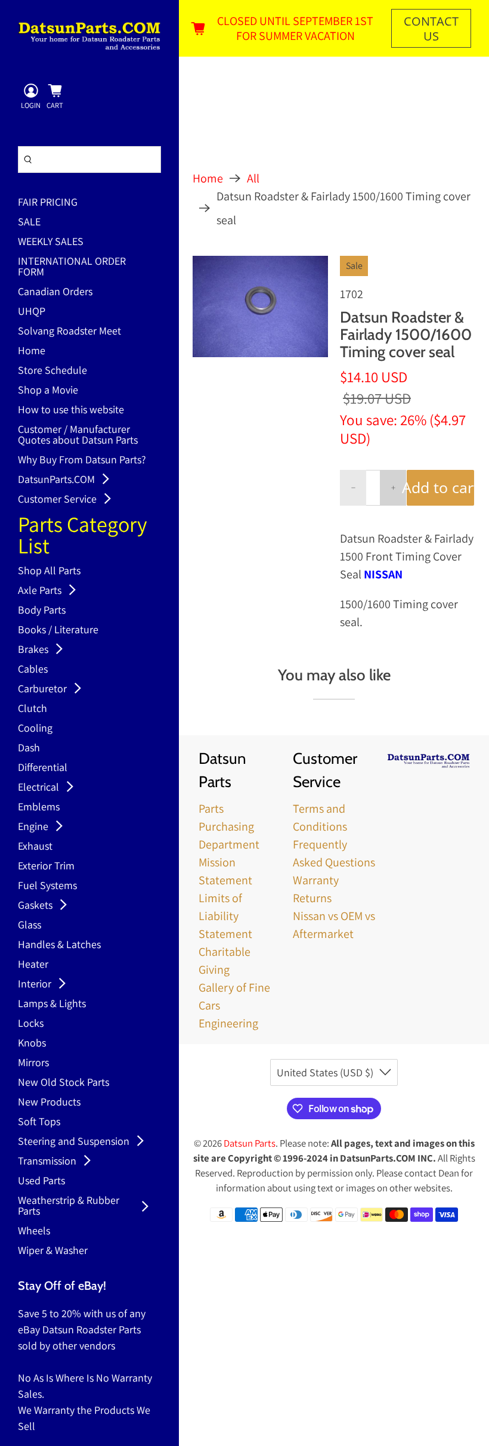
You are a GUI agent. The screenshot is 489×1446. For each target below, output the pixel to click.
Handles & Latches (59, 945)
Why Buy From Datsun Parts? (82, 460)
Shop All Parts (49, 571)
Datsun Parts (250, 1143)
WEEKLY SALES (50, 242)
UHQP (31, 312)
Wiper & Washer (53, 1251)
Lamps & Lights (52, 1004)
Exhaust (35, 847)
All (253, 178)
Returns (312, 898)
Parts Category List (82, 536)
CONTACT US (431, 28)
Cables (33, 670)
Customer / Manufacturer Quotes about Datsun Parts (78, 435)
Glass (29, 925)
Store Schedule (52, 371)
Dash (29, 748)
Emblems (39, 807)
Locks (31, 1024)
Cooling (35, 729)
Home (31, 351)
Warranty (316, 880)
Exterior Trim (46, 866)
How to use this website (71, 410)
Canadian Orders (55, 292)
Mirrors (33, 1063)
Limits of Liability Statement (225, 916)
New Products (49, 1103)
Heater (33, 965)
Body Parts (42, 611)
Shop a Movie (48, 391)
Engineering (228, 1023)
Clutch (32, 709)
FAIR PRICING (48, 203)
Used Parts (41, 1181)
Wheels (34, 1231)
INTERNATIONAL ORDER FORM (72, 267)
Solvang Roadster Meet (69, 331)
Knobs (32, 1043)
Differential (42, 768)
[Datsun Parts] (89, 36)
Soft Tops (39, 1122)
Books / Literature (58, 630)
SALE (29, 222)
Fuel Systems (47, 886)
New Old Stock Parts (63, 1083)
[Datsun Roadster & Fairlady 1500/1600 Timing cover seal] (260, 306)
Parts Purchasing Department (229, 826)
